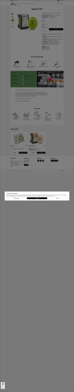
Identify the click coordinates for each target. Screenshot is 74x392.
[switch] (3, 387)
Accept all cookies (37, 198)
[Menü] (4, 382)
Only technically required (16, 198)
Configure (57, 198)
